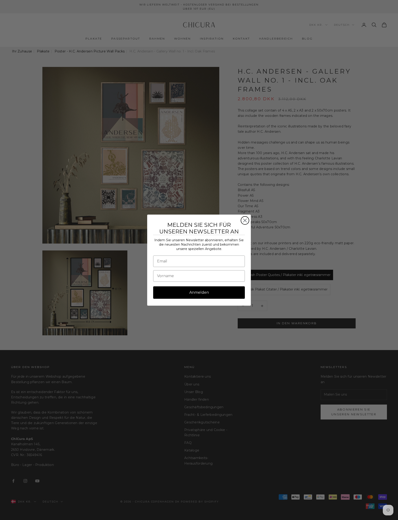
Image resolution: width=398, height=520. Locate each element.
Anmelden (199, 292)
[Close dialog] (245, 220)
